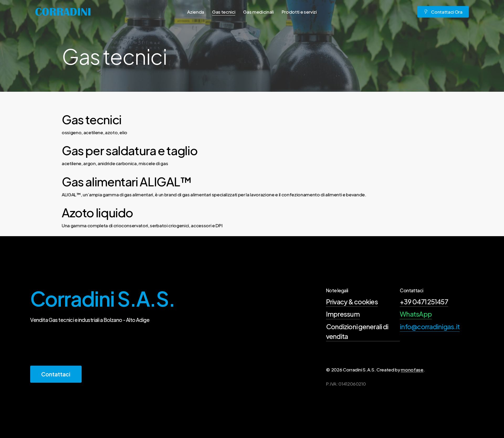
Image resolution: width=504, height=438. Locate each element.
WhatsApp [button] (416, 314)
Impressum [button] (343, 314)
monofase (412, 369)
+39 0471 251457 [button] (424, 302)
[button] (55, 374)
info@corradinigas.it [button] (430, 326)
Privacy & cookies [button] (352, 302)
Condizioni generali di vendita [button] (357, 331)
